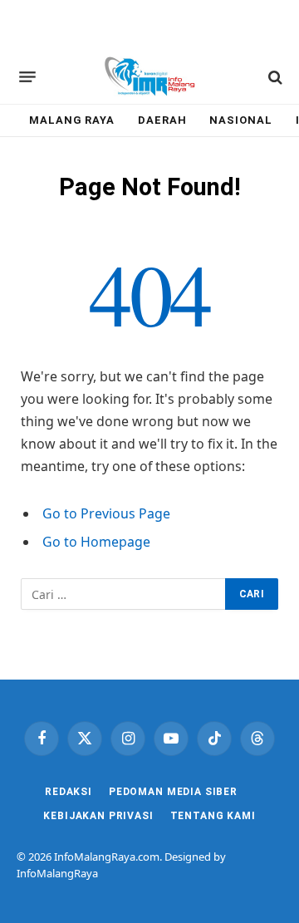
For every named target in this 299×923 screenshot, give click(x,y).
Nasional (240, 120)
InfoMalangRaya (57, 873)
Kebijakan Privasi (98, 816)
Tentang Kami (213, 816)
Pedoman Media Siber (173, 792)
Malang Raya (72, 120)
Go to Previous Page (106, 513)
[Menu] (27, 77)
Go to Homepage (96, 542)
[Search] (273, 77)
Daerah (162, 120)
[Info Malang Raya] (149, 77)
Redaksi (68, 792)
